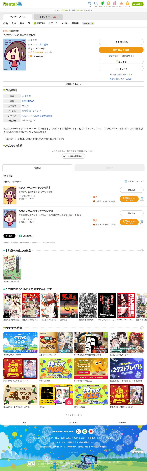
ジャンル (87, 23)
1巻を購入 (121, 49)
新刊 (24, 422)
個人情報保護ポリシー (85, 442)
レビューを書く (37, 56)
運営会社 (103, 446)
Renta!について (39, 438)
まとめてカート (135, 181)
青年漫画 (43, 44)
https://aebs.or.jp (43, 466)
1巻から (6, 181)
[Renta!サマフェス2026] (19, 4)
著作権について (59, 446)
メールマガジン (108, 438)
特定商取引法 (45, 446)
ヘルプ (50, 438)
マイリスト (122, 68)
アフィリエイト (59, 442)
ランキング (73, 422)
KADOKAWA (28, 100)
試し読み (131, 190)
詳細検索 (122, 422)
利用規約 (70, 442)
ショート (49, 16)
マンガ (25, 105)
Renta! (6, 242)
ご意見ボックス (94, 438)
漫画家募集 (71, 446)
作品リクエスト (80, 438)
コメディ (36, 110)
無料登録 (139, 4)
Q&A (57, 438)
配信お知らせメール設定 (121, 78)
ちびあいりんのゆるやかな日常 (37, 115)
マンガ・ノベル (18, 16)
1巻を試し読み (121, 41)
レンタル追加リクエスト (121, 74)
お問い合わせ (66, 438)
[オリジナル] (39, 23)
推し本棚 (122, 61)
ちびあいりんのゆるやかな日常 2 (36, 210)
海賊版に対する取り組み (87, 446)
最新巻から (17, 181)
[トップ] (10, 4)
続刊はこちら (72, 84)
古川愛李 (32, 40)
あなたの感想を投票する (72, 156)
